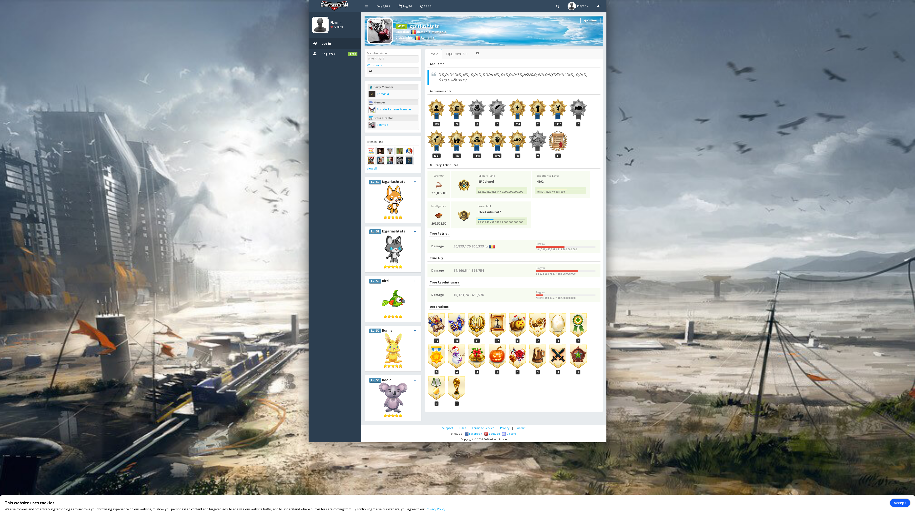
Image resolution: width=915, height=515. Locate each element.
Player (335, 23)
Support (447, 428)
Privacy (504, 428)
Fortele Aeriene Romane (393, 109)
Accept (900, 502)
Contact (520, 428)
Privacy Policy (435, 509)
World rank (374, 65)
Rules (462, 428)
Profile (433, 54)
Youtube (494, 433)
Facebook (475, 433)
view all (372, 168)
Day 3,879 (383, 6)
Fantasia (382, 125)
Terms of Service (483, 428)
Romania (423, 32)
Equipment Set (457, 54)
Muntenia (439, 32)
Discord (511, 433)
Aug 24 (407, 6)
